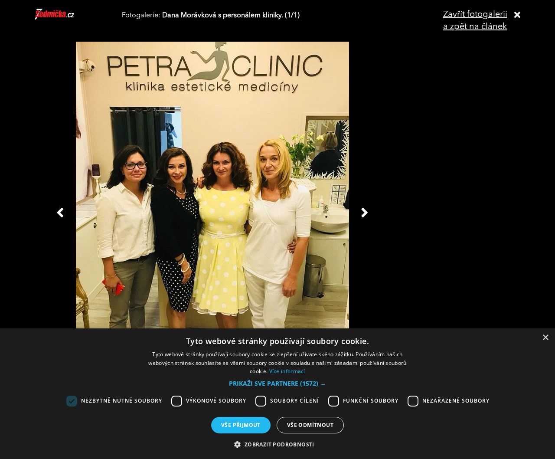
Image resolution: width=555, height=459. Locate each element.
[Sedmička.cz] (65, 18)
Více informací (287, 371)
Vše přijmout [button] (241, 425)
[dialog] (277, 393)
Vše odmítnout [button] (310, 425)
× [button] (545, 337)
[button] (277, 383)
